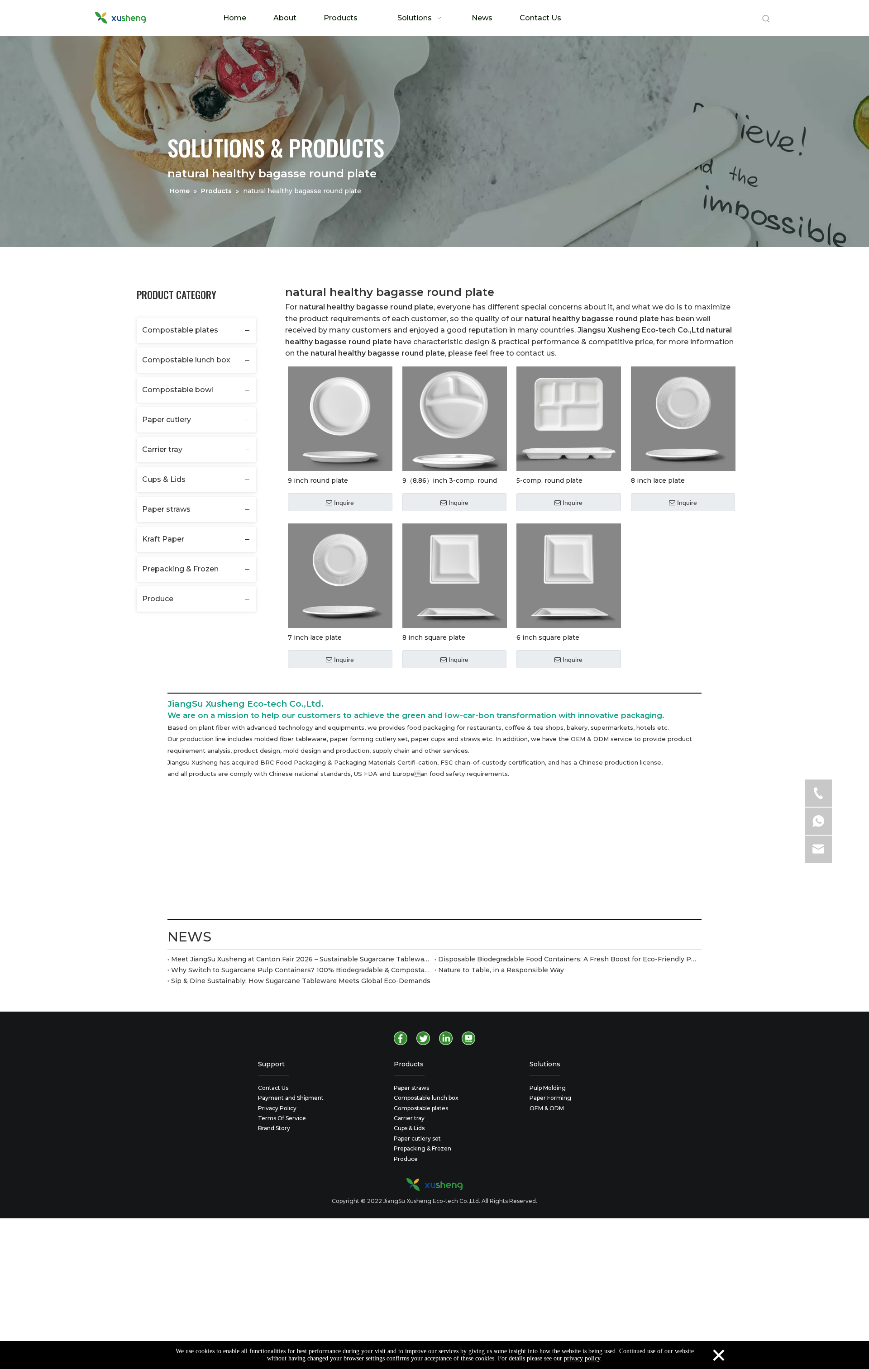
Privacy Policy (277, 1108)
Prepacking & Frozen (180, 569)
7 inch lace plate (315, 637)
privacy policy (582, 1358)
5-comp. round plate (549, 480)
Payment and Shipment (291, 1097)
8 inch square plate (433, 637)
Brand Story (274, 1128)
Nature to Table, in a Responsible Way (501, 970)
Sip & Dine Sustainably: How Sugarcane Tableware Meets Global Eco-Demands (300, 981)
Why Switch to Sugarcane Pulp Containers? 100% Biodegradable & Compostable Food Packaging (301, 970)
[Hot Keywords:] (766, 19)
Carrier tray (162, 449)
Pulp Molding (548, 1087)
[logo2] (434, 1184)
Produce (157, 598)
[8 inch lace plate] (683, 418)
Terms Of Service (282, 1118)
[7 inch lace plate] (340, 575)
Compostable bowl (177, 389)
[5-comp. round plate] (568, 418)
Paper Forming (550, 1097)
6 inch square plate (547, 637)
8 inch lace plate (658, 480)
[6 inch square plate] (568, 575)
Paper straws (166, 509)
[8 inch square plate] (454, 575)
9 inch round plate (318, 480)
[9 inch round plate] (340, 418)
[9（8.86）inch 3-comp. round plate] (454, 418)
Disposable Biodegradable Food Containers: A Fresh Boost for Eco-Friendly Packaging (568, 959)
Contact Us (273, 1087)
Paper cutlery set (417, 1138)
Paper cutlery (166, 419)
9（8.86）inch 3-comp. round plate (449, 480)
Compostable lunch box (186, 360)
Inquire (344, 502)
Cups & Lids (164, 479)
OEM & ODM (547, 1108)
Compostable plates (180, 330)
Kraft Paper (163, 539)
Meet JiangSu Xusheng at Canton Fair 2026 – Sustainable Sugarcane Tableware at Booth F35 (301, 959)
